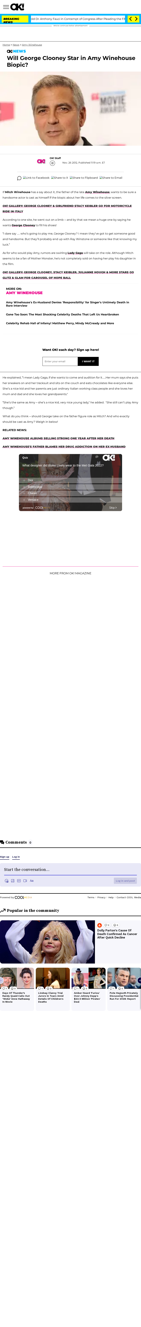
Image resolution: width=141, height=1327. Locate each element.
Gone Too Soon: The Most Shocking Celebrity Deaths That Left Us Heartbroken (62, 314)
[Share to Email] (111, 178)
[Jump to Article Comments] (19, 178)
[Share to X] (59, 178)
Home (6, 44)
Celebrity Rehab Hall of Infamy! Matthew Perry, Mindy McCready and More (60, 323)
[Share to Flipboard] (84, 178)
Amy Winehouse (32, 44)
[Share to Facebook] (36, 178)
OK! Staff (55, 158)
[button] (6, 7)
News (16, 44)
